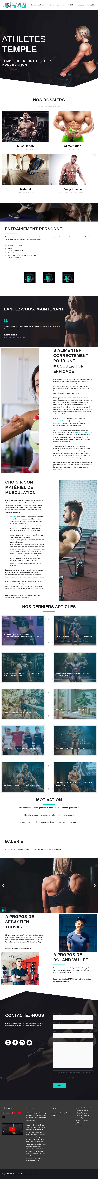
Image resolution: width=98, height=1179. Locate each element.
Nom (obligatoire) (58, 1014)
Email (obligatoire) (58, 1023)
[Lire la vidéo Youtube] (12, 1129)
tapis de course (16, 540)
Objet (55, 1032)
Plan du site (78, 1125)
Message (56, 1040)
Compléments (80, 5)
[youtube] (20, 1113)
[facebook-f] (4, 1113)
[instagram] (12, 1113)
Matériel (25, 189)
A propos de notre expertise (83, 1108)
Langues (78, 1122)
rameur (13, 517)
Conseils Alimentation (53, 5)
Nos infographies (82, 1113)
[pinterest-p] (16, 1113)
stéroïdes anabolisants (67, 458)
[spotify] (4, 1116)
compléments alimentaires (61, 421)
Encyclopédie (91, 5)
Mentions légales (80, 1118)
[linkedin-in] (8, 1113)
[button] (3, 885)
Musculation (25, 146)
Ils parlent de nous (82, 1110)
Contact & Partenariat (81, 1120)
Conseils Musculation (37, 5)
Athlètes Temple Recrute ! (85, 1115)
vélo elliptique (15, 526)
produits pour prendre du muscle (82, 432)
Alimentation (72, 146)
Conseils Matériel (67, 5)
